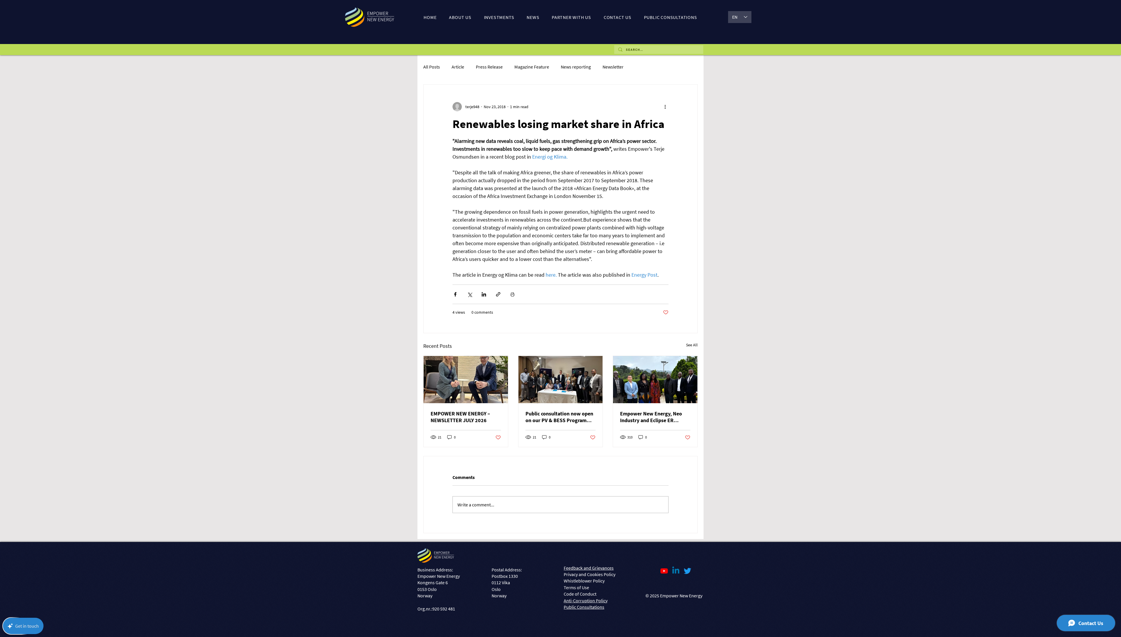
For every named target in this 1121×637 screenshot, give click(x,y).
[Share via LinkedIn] (484, 294)
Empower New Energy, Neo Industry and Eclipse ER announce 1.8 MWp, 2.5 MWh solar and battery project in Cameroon (652, 417)
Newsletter (613, 67)
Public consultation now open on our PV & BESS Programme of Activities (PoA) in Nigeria (559, 417)
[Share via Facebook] (455, 294)
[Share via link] (498, 294)
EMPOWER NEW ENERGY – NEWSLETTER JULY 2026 (460, 417)
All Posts (431, 67)
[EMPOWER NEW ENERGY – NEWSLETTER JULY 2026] (466, 379)
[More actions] (665, 106)
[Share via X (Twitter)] (469, 294)
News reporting (576, 67)
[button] (460, 17)
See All (692, 345)
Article (458, 67)
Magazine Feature (531, 67)
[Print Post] (512, 294)
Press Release (489, 67)
